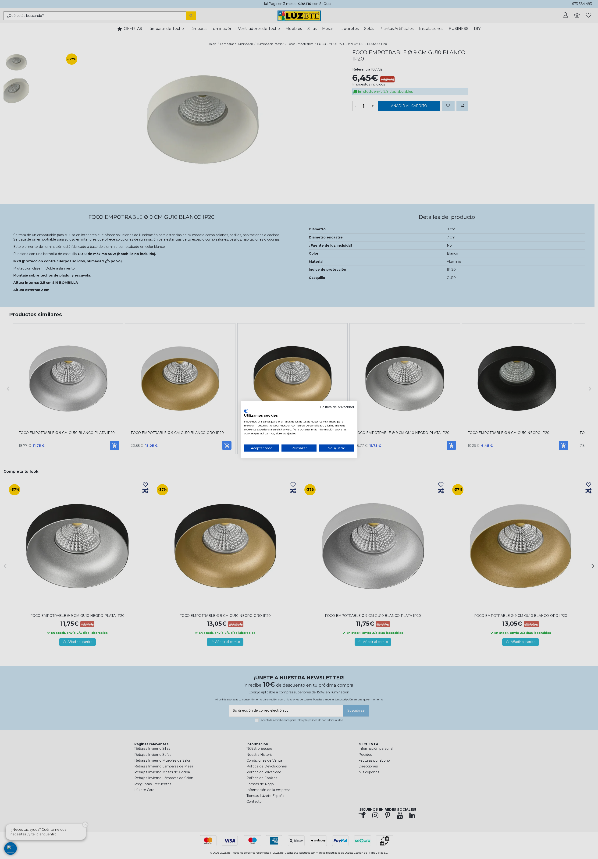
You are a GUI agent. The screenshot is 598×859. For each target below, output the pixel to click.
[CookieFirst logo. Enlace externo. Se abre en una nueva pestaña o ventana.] (246, 411)
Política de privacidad (337, 407)
